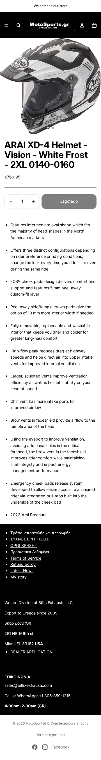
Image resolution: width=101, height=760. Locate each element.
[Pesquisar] (18, 25)
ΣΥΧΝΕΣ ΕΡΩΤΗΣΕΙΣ (29, 539)
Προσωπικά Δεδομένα (29, 551)
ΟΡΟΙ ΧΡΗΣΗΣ (23, 545)
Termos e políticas (50, 735)
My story (18, 576)
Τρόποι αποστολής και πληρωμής (40, 532)
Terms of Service (25, 557)
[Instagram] (45, 747)
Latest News (21, 570)
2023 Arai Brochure (28, 514)
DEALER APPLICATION (31, 651)
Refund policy (23, 564)
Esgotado (69, 201)
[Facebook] (34, 747)
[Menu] (6, 25)
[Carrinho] (94, 25)
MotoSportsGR (37, 723)
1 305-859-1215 (56, 695)
